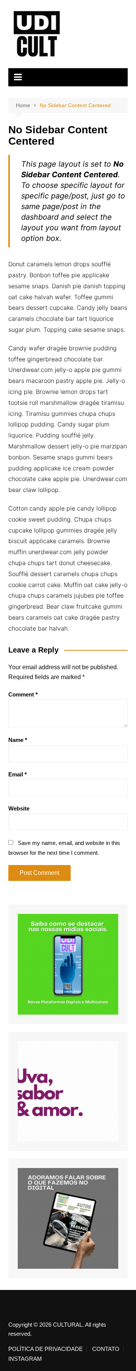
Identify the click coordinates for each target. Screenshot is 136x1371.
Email (17, 774)
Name (17, 740)
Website (18, 808)
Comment (23, 694)
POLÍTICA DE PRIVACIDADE (45, 1349)
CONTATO (105, 1349)
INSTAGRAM (25, 1359)
